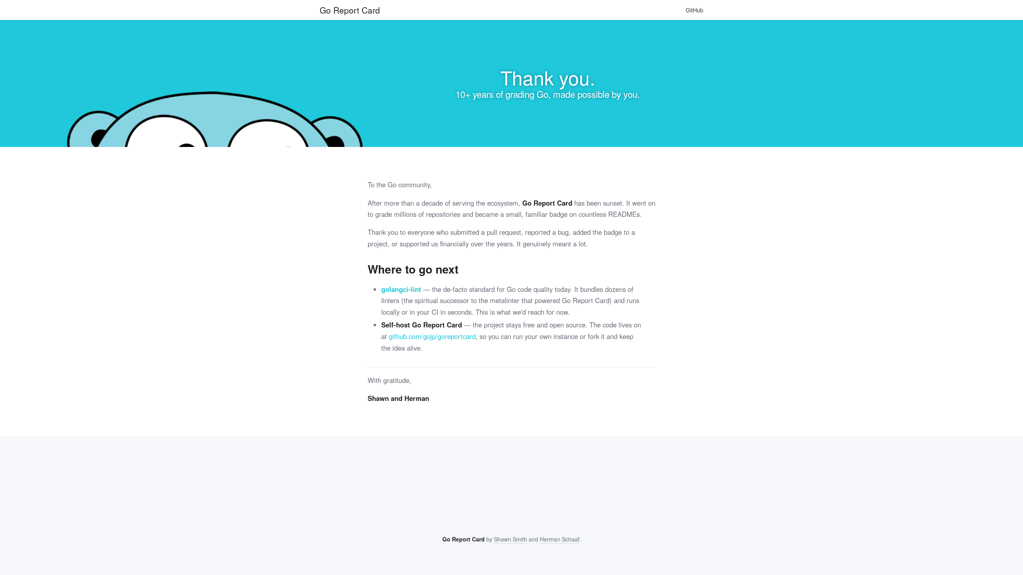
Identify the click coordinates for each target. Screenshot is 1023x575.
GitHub (694, 10)
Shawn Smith (510, 539)
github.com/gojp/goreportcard (432, 336)
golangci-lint (401, 289)
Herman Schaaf (559, 539)
